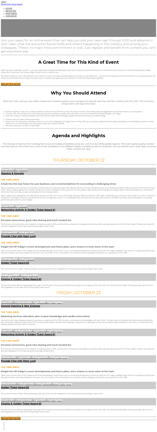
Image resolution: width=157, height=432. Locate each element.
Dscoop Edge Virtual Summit (11, 4)
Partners (11, 13)
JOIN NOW (11, 16)
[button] (11, 84)
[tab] (78, 171)
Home (9, 8)
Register (11, 11)
